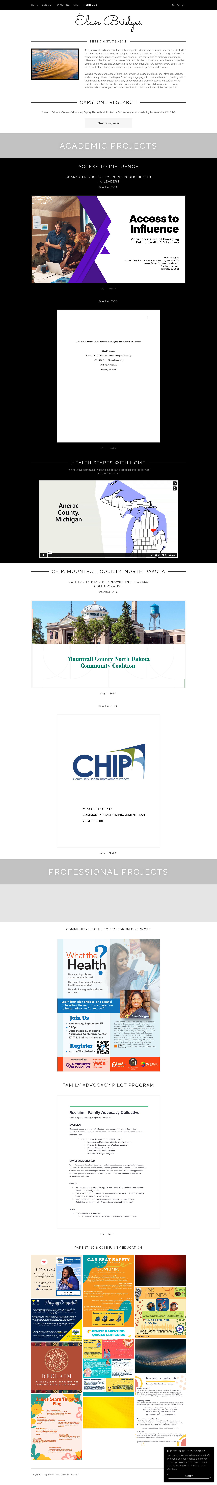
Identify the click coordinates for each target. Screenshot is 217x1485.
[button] (183, 5)
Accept (189, 1476)
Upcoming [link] (63, 5)
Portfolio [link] (90, 5)
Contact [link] (47, 5)
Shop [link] (77, 5)
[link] (178, 5)
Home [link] (34, 5)
